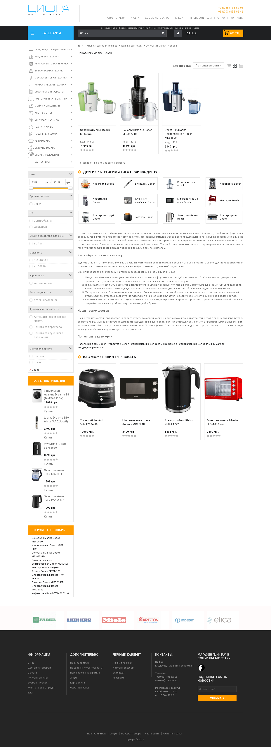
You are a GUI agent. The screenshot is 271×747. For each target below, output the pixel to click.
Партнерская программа (85, 672)
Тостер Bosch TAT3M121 (46, 571)
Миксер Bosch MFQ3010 (46, 567)
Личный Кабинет (122, 662)
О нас (31, 662)
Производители (201, 17)
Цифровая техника (47, 120)
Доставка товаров (39, 667)
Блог (30, 692)
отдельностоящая (46, 300)
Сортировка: (182, 65)
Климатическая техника (50, 84)
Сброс (35, 369)
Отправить (217, 698)
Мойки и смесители (47, 105)
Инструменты (43, 113)
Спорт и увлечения (47, 155)
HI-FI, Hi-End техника (47, 56)
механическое (43, 283)
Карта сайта (77, 682)
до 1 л (38, 243)
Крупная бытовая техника (52, 63)
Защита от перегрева (48, 326)
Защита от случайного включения (48, 335)
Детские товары (45, 148)
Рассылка (118, 677)
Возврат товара (38, 682)
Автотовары (43, 141)
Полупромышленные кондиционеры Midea (178, 28)
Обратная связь (80, 687)
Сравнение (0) (116, 17)
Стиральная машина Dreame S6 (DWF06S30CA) (56, 394)
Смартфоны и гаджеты (49, 91)
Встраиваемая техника (49, 70)
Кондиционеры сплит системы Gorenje (137, 28)
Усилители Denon (118, 343)
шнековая (40, 226)
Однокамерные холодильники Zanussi (202, 343)
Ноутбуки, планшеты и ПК (51, 98)
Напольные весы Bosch (92, 343)
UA (194, 33)
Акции (74, 677)
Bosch (38, 203)
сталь (37, 362)
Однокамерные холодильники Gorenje (154, 343)
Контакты (236, 17)
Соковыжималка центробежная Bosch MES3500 (178, 134)
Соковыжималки (109, 28)
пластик (39, 356)
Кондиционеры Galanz (91, 347)
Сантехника (42, 162)
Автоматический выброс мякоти (50, 318)
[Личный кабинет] (178, 33)
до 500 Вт (40, 266)
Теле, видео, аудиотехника (52, 49)
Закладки (118, 672)
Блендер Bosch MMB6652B (48, 582)
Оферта (32, 672)
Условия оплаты (38, 677)
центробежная (43, 220)
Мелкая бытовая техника (51, 77)
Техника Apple (44, 127)
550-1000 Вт (42, 260)
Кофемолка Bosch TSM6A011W (50, 593)
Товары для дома (46, 134)
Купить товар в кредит (42, 687)
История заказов (123, 667)
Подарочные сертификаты (86, 667)
